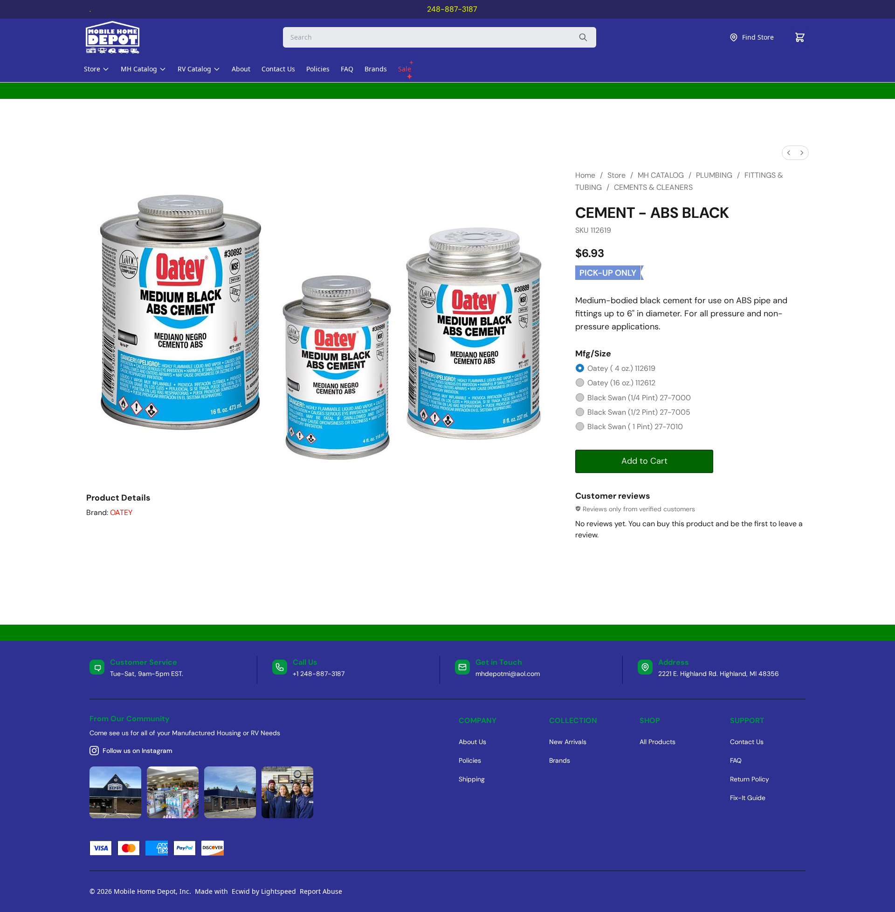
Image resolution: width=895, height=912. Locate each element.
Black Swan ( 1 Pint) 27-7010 (635, 427)
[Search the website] (583, 37)
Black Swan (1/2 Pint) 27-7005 (638, 412)
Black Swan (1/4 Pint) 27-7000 (639, 398)
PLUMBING (714, 175)
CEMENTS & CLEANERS (653, 187)
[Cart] (800, 37)
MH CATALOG (661, 175)
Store (616, 175)
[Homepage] (121, 37)
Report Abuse (321, 891)
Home (585, 175)
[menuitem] (788, 153)
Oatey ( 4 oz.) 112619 (621, 368)
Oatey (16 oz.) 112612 (621, 383)
